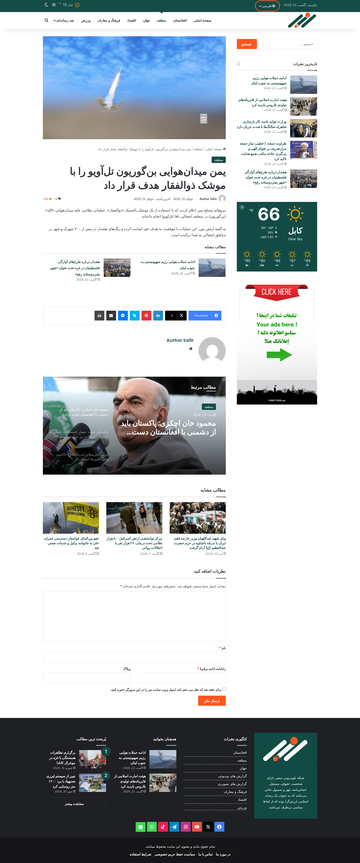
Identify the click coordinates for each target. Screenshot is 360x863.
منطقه (161, 20)
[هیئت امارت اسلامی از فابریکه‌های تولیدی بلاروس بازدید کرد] (303, 106)
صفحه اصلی (202, 20)
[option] (134, 426)
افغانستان (180, 20)
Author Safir (208, 199)
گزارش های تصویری (232, 784)
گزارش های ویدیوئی (232, 776)
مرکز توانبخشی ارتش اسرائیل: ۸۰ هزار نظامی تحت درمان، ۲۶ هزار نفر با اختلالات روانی (134, 543)
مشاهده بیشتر (74, 804)
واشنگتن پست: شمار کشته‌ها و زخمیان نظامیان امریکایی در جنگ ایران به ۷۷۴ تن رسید (170, 429)
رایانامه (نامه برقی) (211, 669)
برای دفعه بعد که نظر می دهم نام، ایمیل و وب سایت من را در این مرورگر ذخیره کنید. (166, 689)
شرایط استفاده (140, 854)
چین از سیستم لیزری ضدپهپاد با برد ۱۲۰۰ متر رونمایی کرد (60, 781)
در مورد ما (223, 854)
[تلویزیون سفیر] (302, 20)
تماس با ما (205, 854)
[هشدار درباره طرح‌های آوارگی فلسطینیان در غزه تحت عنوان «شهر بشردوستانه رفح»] (117, 268)
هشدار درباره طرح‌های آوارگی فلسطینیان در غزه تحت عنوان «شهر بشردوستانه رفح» (75, 268)
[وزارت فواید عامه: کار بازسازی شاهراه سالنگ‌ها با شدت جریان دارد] (303, 128)
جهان (146, 20)
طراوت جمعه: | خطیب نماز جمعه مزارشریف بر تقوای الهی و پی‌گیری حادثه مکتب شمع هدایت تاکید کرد (263, 151)
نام (222, 648)
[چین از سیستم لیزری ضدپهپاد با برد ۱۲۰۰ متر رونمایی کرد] (92, 783)
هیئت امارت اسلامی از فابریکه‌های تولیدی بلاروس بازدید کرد (262, 102)
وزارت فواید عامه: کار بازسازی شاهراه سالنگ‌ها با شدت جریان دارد (262, 124)
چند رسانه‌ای (65, 20)
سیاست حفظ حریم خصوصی (175, 854)
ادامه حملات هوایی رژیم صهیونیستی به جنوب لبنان (269, 80)
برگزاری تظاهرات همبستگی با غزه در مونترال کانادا (62, 757)
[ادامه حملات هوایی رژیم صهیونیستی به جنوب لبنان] (212, 268)
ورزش (86, 20)
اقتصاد (131, 20)
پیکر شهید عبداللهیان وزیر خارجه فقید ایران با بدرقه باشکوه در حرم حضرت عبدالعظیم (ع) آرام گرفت (200, 543)
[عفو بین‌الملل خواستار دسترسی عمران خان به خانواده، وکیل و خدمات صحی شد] (71, 518)
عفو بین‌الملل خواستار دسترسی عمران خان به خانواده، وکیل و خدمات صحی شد (71, 543)
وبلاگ (127, 669)
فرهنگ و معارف (108, 20)
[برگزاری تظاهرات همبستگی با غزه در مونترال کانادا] (92, 759)
